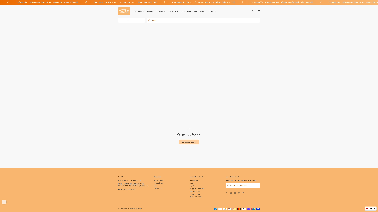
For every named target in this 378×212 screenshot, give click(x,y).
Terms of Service (196, 197)
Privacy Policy (195, 194)
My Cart (192, 186)
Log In (192, 183)
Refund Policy (195, 191)
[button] (259, 11)
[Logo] (124, 11)
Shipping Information (197, 188)
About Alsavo (158, 180)
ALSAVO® (126, 208)
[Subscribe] (257, 185)
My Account (194, 180)
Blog (155, 186)
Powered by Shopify (136, 208)
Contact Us (158, 188)
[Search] (148, 20)
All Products (158, 183)
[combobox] (203, 20)
